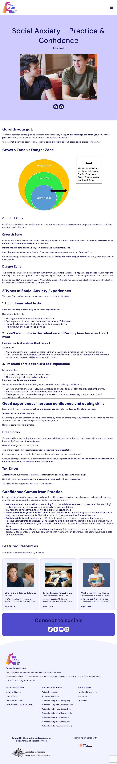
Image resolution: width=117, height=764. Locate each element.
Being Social (58, 48)
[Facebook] (55, 106)
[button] (111, 7)
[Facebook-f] (55, 629)
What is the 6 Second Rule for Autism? (19, 594)
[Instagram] (66, 629)
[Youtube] (61, 629)
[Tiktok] (50, 629)
